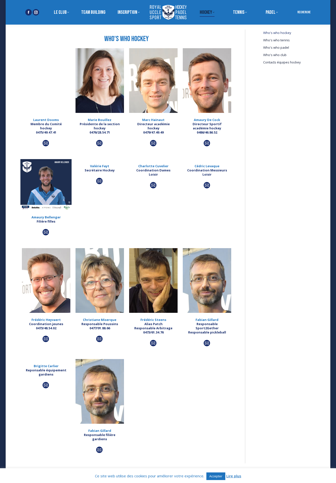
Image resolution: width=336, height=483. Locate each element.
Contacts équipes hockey (282, 62)
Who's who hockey (277, 33)
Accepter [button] (215, 476)
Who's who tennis (276, 40)
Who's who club (275, 55)
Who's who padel (276, 47)
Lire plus (233, 476)
